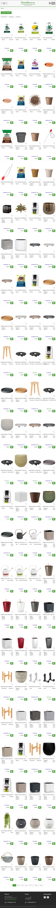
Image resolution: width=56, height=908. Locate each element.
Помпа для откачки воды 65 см (49, 146)
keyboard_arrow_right (41, 885)
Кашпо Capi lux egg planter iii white (21, 254)
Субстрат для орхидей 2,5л (35, 74)
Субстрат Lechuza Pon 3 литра (35, 290)
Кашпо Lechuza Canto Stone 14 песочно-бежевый (7, 758)
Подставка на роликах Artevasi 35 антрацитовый (49, 326)
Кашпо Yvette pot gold (48, 218)
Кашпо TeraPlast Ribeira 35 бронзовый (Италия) (35, 506)
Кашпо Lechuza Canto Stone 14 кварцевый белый (21, 722)
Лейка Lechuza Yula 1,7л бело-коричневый (35, 542)
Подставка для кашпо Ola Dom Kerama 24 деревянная (7, 686)
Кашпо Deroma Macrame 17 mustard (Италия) (35, 182)
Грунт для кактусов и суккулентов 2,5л (21, 37)
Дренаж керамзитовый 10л (7, 146)
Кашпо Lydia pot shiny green (49, 506)
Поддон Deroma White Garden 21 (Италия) (7, 110)
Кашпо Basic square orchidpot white (21, 506)
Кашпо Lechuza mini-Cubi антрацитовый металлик (49, 650)
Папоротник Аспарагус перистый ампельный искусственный (7, 830)
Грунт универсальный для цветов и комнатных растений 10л (21, 110)
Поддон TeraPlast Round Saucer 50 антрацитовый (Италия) (7, 542)
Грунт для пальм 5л (48, 37)
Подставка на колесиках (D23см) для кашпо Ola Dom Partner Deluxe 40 (21, 362)
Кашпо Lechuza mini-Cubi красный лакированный (21, 650)
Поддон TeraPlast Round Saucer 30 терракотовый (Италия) (7, 326)
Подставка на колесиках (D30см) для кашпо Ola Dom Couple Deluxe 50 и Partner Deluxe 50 (49, 398)
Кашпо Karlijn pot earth (21, 686)
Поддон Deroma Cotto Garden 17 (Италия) (49, 74)
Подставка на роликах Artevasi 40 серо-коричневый (35, 434)
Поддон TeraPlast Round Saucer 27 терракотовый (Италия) (49, 290)
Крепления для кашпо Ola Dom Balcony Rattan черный (49, 686)
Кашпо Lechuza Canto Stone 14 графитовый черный (35, 722)
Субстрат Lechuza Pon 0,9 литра (35, 110)
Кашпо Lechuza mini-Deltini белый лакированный (21, 614)
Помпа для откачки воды (7, 182)
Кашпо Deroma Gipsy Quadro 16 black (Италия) (7, 218)
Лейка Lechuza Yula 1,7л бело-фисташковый (21, 578)
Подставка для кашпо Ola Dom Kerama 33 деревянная (35, 758)
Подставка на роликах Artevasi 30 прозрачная (49, 254)
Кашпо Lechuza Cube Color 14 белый (7, 650)
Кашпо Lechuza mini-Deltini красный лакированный (7, 614)
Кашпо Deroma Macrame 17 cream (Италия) (49, 182)
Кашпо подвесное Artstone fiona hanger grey (7, 866)
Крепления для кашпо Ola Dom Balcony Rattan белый (35, 686)
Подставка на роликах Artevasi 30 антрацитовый (35, 254)
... (33, 885)
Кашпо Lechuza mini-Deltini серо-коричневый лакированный (49, 578)
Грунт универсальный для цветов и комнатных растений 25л (21, 182)
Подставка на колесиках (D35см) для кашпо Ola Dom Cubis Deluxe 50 (7, 470)
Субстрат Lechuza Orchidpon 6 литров (7, 506)
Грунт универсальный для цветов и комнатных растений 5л (21, 74)
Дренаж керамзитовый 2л (7, 74)
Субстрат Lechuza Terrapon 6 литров (49, 362)
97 (36, 885)
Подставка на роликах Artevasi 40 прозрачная (21, 434)
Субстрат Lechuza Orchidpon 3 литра (35, 218)
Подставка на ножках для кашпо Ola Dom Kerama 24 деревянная (7, 362)
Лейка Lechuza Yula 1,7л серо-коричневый (21, 542)
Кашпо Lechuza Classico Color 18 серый (35, 866)
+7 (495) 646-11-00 (11, 902)
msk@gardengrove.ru (11, 899)
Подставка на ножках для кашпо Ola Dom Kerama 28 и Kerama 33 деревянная (35, 398)
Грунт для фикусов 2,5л (6, 37)
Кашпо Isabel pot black (48, 758)
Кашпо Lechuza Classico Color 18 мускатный (49, 866)
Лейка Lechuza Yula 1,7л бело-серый (35, 578)
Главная (2, 8)
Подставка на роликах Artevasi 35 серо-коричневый (35, 326)
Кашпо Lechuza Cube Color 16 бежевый (21, 794)
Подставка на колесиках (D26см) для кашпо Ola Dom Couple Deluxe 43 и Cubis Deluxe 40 (35, 362)
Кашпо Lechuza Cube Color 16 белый (49, 794)
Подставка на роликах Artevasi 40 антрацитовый (49, 434)
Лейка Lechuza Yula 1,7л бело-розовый (7, 578)
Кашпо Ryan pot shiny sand (21, 470)
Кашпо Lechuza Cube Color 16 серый (35, 794)
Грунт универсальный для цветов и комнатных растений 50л (21, 290)
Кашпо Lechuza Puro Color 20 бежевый (35, 830)
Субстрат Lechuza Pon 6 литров (21, 758)
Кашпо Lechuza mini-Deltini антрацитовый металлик (35, 614)
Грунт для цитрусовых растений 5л (35, 37)
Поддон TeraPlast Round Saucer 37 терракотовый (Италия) (21, 398)
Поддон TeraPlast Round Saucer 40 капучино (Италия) (49, 470)
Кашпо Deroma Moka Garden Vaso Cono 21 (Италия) (35, 146)
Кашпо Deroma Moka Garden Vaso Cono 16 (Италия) (49, 110)
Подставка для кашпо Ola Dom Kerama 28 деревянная (7, 722)
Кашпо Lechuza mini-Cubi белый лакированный (35, 650)
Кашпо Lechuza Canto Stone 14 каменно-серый (49, 722)
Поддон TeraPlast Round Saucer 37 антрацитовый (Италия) (7, 398)
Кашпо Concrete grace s (6, 254)
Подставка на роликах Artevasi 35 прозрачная (21, 326)
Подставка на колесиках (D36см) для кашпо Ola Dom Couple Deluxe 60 (35, 470)
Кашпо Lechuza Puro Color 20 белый (49, 830)
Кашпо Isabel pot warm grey (7, 434)
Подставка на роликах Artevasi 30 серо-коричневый (7, 290)
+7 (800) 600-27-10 (31, 902)
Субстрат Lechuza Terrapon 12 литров (7, 794)
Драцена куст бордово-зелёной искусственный (21, 218)
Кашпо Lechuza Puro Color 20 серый (21, 830)
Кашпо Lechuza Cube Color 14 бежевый (49, 542)
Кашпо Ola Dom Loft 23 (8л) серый (21, 146)
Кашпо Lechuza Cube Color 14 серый (49, 614)
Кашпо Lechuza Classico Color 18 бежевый (21, 866)
